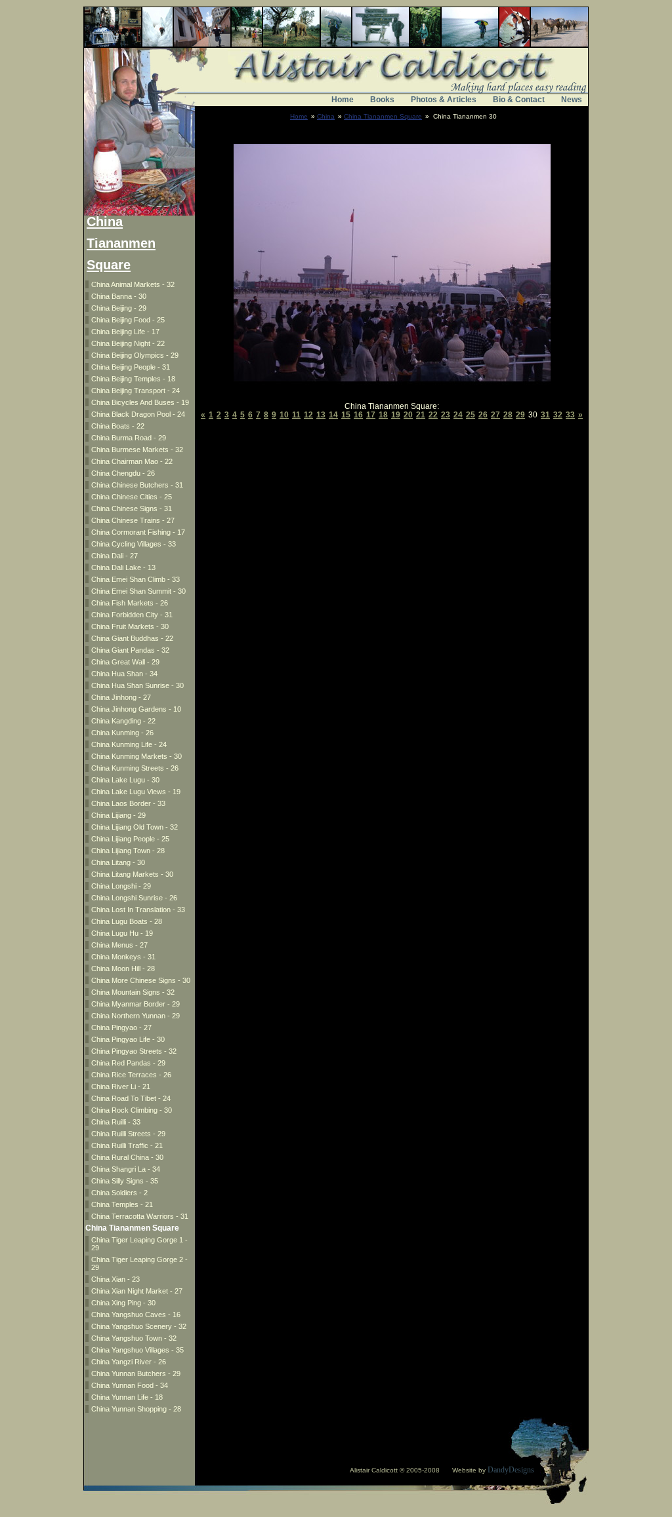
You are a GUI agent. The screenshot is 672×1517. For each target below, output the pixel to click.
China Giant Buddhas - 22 (132, 638)
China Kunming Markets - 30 (136, 756)
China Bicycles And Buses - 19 (140, 402)
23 (445, 414)
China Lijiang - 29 (118, 815)
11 (296, 414)
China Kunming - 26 (122, 733)
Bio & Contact (519, 99)
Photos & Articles (443, 99)
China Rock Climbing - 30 (131, 1110)
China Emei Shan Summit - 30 (138, 591)
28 (508, 414)
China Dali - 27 (114, 556)
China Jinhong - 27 (121, 697)
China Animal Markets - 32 (133, 284)
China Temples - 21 (122, 1204)
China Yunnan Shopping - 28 (136, 1409)
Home (342, 99)
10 (284, 414)
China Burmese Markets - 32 (137, 449)
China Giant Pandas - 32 (130, 650)
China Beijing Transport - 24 (135, 390)
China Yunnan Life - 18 (127, 1397)
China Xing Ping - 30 (123, 1303)
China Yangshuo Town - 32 (134, 1338)
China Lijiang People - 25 (130, 839)
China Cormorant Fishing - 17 (138, 532)
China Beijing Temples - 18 (133, 379)
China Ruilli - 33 (115, 1122)
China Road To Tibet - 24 (131, 1098)
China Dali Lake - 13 (123, 567)
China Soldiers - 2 (119, 1193)
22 (433, 414)
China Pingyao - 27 (121, 1027)
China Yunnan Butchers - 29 (135, 1373)
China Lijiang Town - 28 (128, 851)
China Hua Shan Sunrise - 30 (137, 685)
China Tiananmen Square (383, 116)
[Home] (336, 84)
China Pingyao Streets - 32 (134, 1051)
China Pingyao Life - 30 (128, 1039)
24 (458, 414)
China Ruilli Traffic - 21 (127, 1145)
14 (333, 414)
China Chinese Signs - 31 (131, 508)
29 (520, 414)
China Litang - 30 (118, 862)
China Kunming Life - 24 (129, 744)
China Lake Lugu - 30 (125, 780)
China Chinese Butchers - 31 (137, 485)
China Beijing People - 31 (130, 367)
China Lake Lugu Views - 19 (135, 792)
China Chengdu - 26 (123, 473)
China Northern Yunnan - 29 (135, 1016)
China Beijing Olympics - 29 (134, 355)
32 (557, 414)
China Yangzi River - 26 (128, 1362)
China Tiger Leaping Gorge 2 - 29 (139, 1263)
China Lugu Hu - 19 (122, 933)
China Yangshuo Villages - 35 (137, 1350)
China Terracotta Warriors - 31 (139, 1216)
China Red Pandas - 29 (128, 1063)
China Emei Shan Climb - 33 (135, 579)
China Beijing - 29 (118, 308)
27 (495, 414)
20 (408, 414)
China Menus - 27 (119, 945)
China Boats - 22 (117, 426)
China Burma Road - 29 (128, 438)
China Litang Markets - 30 (132, 874)
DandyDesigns (511, 1469)
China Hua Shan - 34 (124, 674)
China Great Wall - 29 (125, 662)
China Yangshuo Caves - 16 (135, 1314)
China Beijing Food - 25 (128, 320)
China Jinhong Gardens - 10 (136, 709)
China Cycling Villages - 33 (133, 544)
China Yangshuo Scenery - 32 (138, 1326)
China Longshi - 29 (121, 886)
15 (345, 414)
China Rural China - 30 (127, 1157)
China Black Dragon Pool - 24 (138, 414)
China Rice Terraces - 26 (131, 1075)
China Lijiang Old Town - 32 (134, 827)
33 (570, 414)
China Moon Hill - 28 (123, 968)
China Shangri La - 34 (125, 1169)
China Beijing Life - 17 (125, 332)
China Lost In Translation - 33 (138, 909)
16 (358, 414)
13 (321, 414)
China (326, 116)
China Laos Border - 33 (128, 803)
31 (545, 414)
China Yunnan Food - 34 (129, 1385)
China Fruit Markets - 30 (130, 626)
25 (470, 414)
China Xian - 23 (115, 1279)
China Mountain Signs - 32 (133, 992)
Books (382, 99)
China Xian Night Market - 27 (136, 1291)
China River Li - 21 (120, 1086)
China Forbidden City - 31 (132, 615)
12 (308, 414)
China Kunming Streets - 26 (134, 768)
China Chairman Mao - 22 (132, 461)
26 (483, 414)
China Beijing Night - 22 (128, 343)
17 (370, 414)
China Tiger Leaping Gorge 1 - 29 (139, 1244)
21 (420, 414)
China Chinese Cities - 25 (131, 497)
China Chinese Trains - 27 (133, 520)
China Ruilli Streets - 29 (128, 1134)
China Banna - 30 (118, 296)
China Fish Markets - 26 (129, 603)
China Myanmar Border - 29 (135, 1004)
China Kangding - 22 (123, 721)
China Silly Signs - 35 (124, 1181)
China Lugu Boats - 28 (126, 921)
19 (395, 414)
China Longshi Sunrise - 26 (134, 898)
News (571, 99)
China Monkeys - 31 (123, 957)
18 (383, 414)
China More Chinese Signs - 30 (140, 980)
